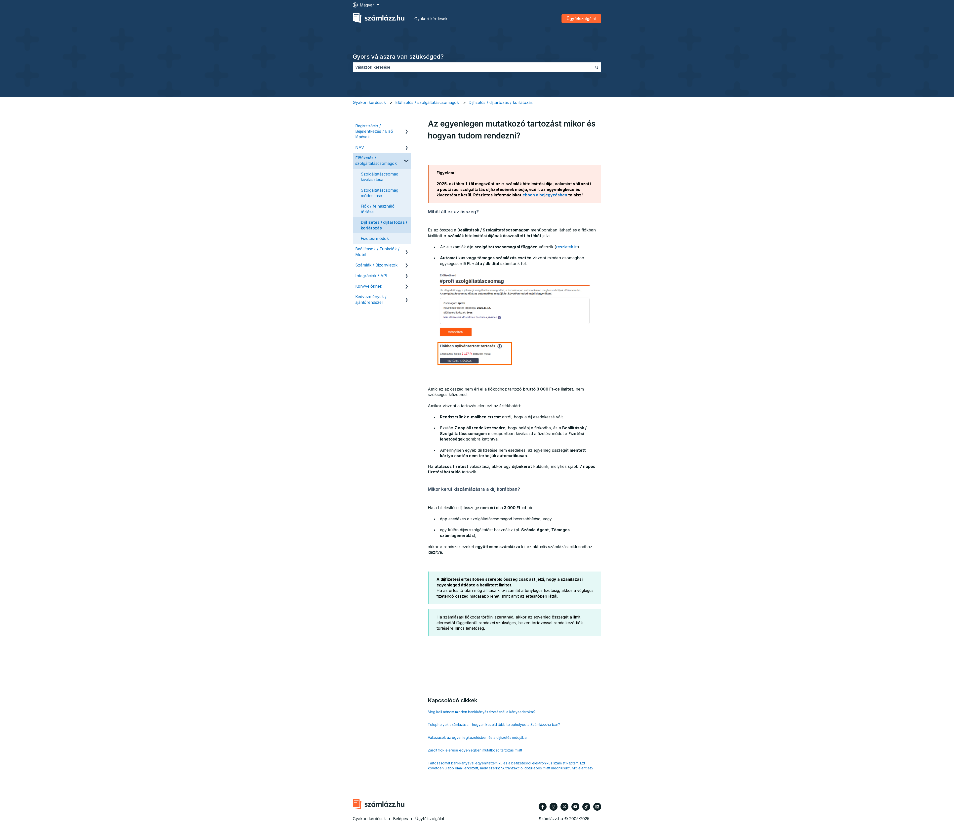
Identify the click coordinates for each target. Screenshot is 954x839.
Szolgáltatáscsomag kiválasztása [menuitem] (379, 177)
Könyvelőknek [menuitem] (368, 286)
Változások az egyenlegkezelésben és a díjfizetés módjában (478, 737)
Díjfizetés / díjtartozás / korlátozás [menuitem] (384, 225)
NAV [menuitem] (359, 147)
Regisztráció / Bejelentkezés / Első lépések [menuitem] (374, 131)
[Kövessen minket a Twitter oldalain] (564, 807)
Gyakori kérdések (430, 18)
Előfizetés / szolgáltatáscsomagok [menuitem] (376, 160)
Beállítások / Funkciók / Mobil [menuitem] (377, 251)
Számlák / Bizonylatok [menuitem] (376, 265)
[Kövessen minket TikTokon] (586, 807)
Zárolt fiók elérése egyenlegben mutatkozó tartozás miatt (475, 750)
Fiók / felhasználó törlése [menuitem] (378, 209)
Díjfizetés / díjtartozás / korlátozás (501, 102)
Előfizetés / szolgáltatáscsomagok (427, 102)
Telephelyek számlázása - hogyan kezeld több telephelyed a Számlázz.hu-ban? (494, 724)
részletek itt (567, 246)
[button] (407, 126)
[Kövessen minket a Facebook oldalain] (543, 807)
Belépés (400, 818)
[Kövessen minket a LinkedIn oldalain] (597, 807)
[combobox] (472, 67)
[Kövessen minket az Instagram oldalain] (553, 807)
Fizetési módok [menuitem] (375, 238)
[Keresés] (596, 67)
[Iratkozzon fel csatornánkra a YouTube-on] (575, 807)
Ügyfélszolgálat (581, 18)
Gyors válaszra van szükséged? (398, 56)
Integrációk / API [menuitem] (371, 275)
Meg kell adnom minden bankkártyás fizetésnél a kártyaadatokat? (482, 712)
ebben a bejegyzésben (544, 194)
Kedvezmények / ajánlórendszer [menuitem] (371, 299)
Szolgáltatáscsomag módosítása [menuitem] (379, 193)
